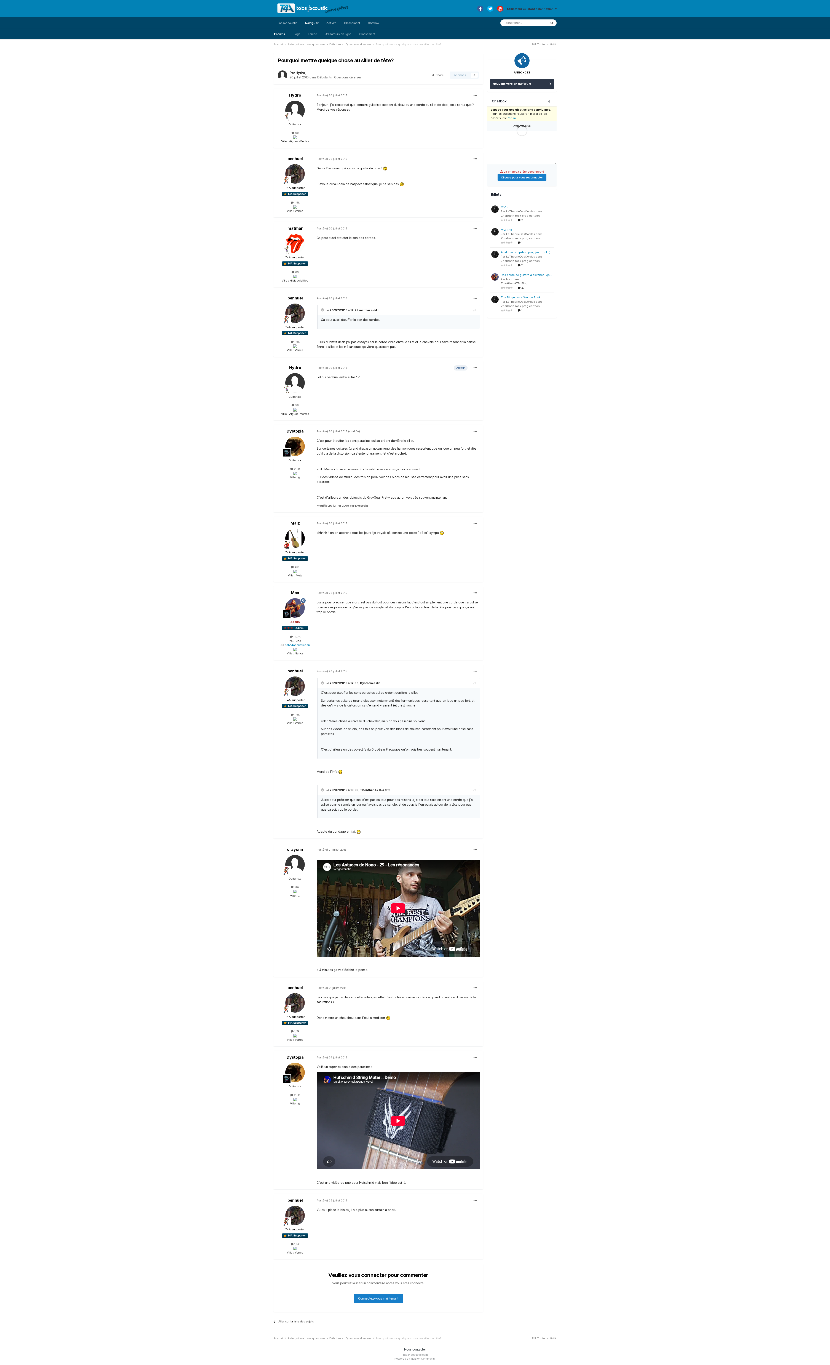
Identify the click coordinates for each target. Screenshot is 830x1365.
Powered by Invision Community (415, 1358)
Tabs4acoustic (287, 23)
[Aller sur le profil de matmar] (295, 243)
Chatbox (373, 23)
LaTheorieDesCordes (520, 211)
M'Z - (504, 207)
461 (296, 567)
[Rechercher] (552, 22)
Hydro (300, 73)
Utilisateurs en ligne (338, 34)
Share (439, 75)
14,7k (296, 636)
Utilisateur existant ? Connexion (531, 9)
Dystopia (295, 431)
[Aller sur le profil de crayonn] (295, 864)
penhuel (295, 158)
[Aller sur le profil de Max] (295, 608)
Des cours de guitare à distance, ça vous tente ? (525, 275)
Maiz (295, 523)
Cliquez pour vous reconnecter (522, 177)
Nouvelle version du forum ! (513, 83)
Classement (367, 34)
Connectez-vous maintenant (378, 1298)
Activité (331, 23)
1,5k (297, 202)
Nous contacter (415, 1349)
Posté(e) (332, 95)
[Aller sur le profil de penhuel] (295, 174)
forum (512, 118)
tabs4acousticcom (298, 645)
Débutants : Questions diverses (339, 77)
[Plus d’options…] (475, 95)
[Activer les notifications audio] (550, 101)
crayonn (295, 849)
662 (297, 887)
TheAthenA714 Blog (514, 283)
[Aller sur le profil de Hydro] (282, 75)
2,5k (296, 469)
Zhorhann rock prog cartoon (520, 215)
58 (296, 132)
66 (296, 272)
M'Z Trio (506, 229)
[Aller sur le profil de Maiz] (295, 538)
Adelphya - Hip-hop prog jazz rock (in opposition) (526, 252)
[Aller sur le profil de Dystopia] (295, 446)
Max (295, 592)
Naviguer (312, 23)
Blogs (296, 34)
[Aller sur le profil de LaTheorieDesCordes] (495, 209)
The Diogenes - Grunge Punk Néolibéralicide (521, 298)
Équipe (312, 34)
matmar (295, 228)
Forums (279, 34)
